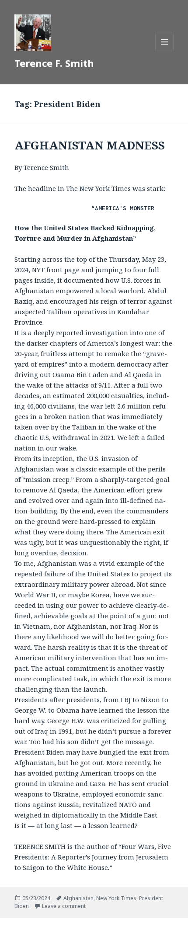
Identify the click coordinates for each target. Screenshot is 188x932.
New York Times (116, 898)
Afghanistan (78, 898)
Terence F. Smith (54, 62)
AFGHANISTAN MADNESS (89, 145)
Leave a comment (64, 906)
